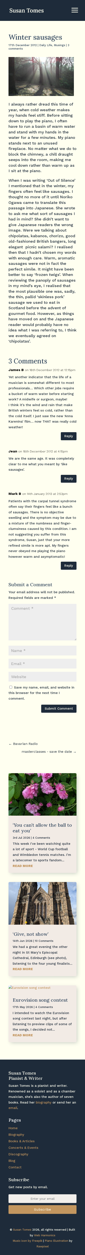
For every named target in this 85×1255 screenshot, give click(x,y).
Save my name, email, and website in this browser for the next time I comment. (41, 693)
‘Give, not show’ (30, 934)
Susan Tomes (22, 1229)
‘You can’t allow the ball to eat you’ (42, 828)
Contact (15, 1167)
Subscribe (42, 1209)
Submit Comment (59, 709)
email (12, 1108)
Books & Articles (21, 1141)
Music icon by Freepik (27, 1240)
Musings (59, 45)
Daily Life (45, 45)
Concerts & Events (23, 1148)
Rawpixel (42, 1246)
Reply (68, 436)
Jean (12, 451)
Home (13, 1128)
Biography (16, 1135)
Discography (18, 1154)
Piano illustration (56, 1240)
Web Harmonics (44, 1235)
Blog (11, 1161)
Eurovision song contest (40, 1000)
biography (43, 1102)
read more (23, 866)
